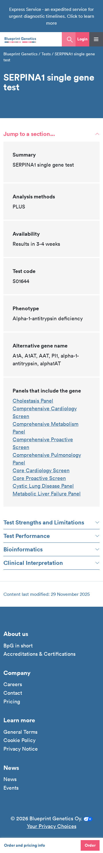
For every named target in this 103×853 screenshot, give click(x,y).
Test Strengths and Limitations (43, 522)
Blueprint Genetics (20, 53)
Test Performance (26, 536)
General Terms (20, 732)
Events (11, 788)
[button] (82, 39)
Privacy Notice (20, 749)
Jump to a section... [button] (29, 134)
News (10, 779)
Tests (46, 53)
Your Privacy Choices (51, 826)
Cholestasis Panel (33, 400)
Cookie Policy (19, 740)
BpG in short (18, 646)
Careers (12, 684)
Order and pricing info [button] (24, 845)
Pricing (11, 701)
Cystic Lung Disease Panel (43, 486)
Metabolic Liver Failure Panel (47, 493)
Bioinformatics (23, 549)
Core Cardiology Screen (41, 470)
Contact (12, 693)
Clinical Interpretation (33, 563)
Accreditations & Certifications (39, 654)
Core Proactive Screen (39, 478)
